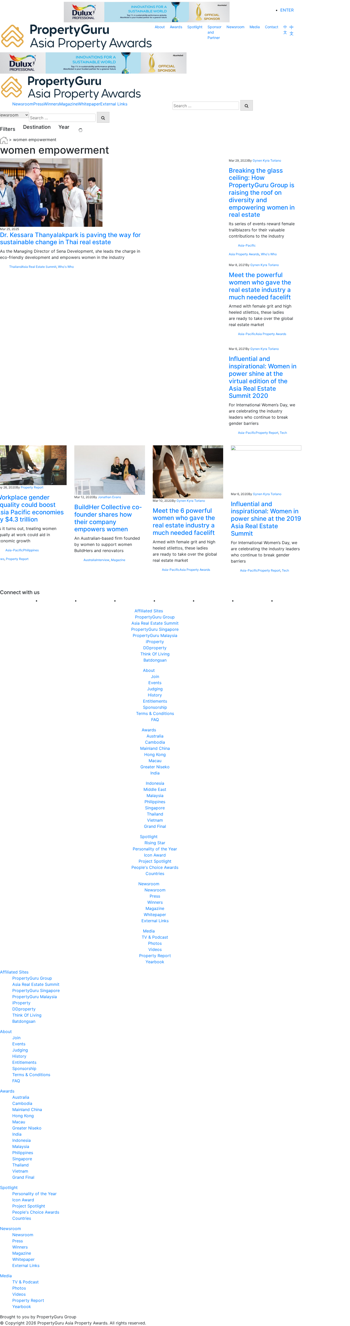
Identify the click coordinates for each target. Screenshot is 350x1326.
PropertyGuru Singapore (155, 629)
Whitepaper (89, 103)
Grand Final (155, 826)
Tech (283, 433)
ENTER (287, 10)
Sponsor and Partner (214, 32)
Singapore (155, 807)
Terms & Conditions (155, 713)
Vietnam (155, 820)
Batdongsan (155, 660)
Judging (155, 688)
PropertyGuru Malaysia (155, 635)
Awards (176, 27)
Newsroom (235, 27)
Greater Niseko (155, 766)
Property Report (267, 433)
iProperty (155, 641)
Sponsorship (155, 707)
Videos (155, 949)
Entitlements (155, 701)
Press (38, 103)
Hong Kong (155, 754)
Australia (90, 560)
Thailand (15, 267)
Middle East (154, 789)
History (155, 695)
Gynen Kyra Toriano (267, 160)
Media (255, 27)
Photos (155, 943)
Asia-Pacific (247, 245)
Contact (271, 27)
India (155, 772)
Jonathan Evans (109, 497)
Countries (155, 873)
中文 (285, 29)
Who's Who (66, 267)
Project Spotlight (155, 861)
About (160, 27)
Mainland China (155, 748)
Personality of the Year (155, 848)
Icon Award (155, 855)
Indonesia (155, 783)
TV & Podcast (155, 937)
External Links (113, 103)
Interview (102, 560)
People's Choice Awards (154, 867)
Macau (155, 760)
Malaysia (155, 795)
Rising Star (155, 842)
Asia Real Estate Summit (39, 267)
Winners (51, 103)
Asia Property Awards (244, 254)
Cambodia (155, 742)
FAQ (155, 719)
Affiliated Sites (149, 610)
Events (154, 682)
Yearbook (155, 961)
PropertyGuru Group (155, 617)
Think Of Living (155, 653)
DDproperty (155, 647)
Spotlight (194, 27)
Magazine (68, 103)
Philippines (31, 550)
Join (155, 676)
